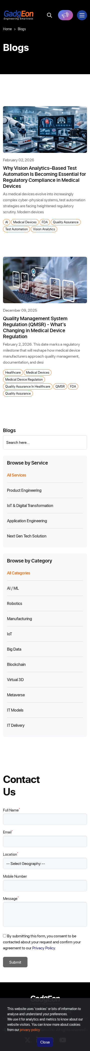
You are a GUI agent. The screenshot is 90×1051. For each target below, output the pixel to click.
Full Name (11, 809)
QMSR (60, 386)
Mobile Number (15, 876)
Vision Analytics (44, 229)
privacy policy (30, 1029)
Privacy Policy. (44, 947)
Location (10, 854)
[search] (49, 15)
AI (6, 222)
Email (8, 831)
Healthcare (13, 372)
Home (7, 28)
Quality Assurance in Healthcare (27, 386)
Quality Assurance (65, 222)
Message (11, 898)
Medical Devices (24, 222)
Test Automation (16, 229)
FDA (45, 222)
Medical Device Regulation (24, 379)
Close (45, 1042)
